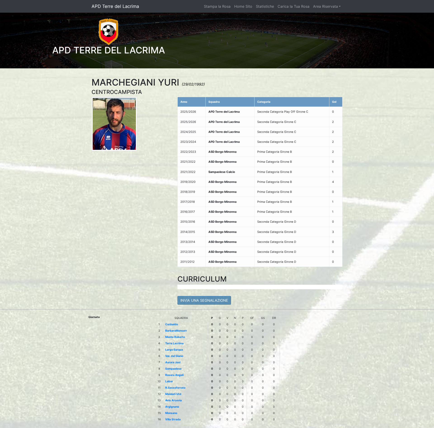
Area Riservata (325, 6)
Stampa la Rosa (217, 6)
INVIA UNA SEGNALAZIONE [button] (204, 300)
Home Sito (243, 6)
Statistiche (265, 6)
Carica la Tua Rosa (293, 6)
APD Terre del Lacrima (115, 6)
